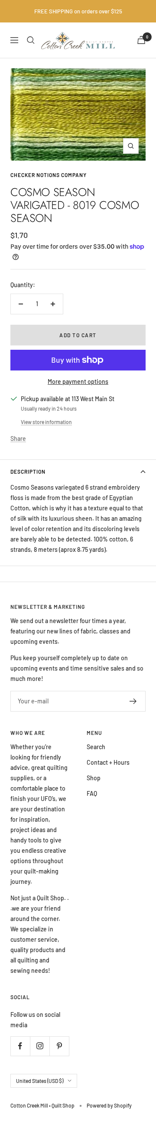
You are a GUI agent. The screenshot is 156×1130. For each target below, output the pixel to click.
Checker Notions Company (48, 175)
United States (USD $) (39, 1081)
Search (96, 746)
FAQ (92, 793)
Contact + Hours (108, 762)
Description (28, 471)
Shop (94, 778)
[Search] (31, 40)
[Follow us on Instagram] (39, 1046)
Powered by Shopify (109, 1105)
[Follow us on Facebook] (20, 1046)
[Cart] (141, 40)
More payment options (78, 381)
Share (18, 438)
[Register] (133, 701)
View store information (46, 422)
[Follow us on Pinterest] (59, 1046)
